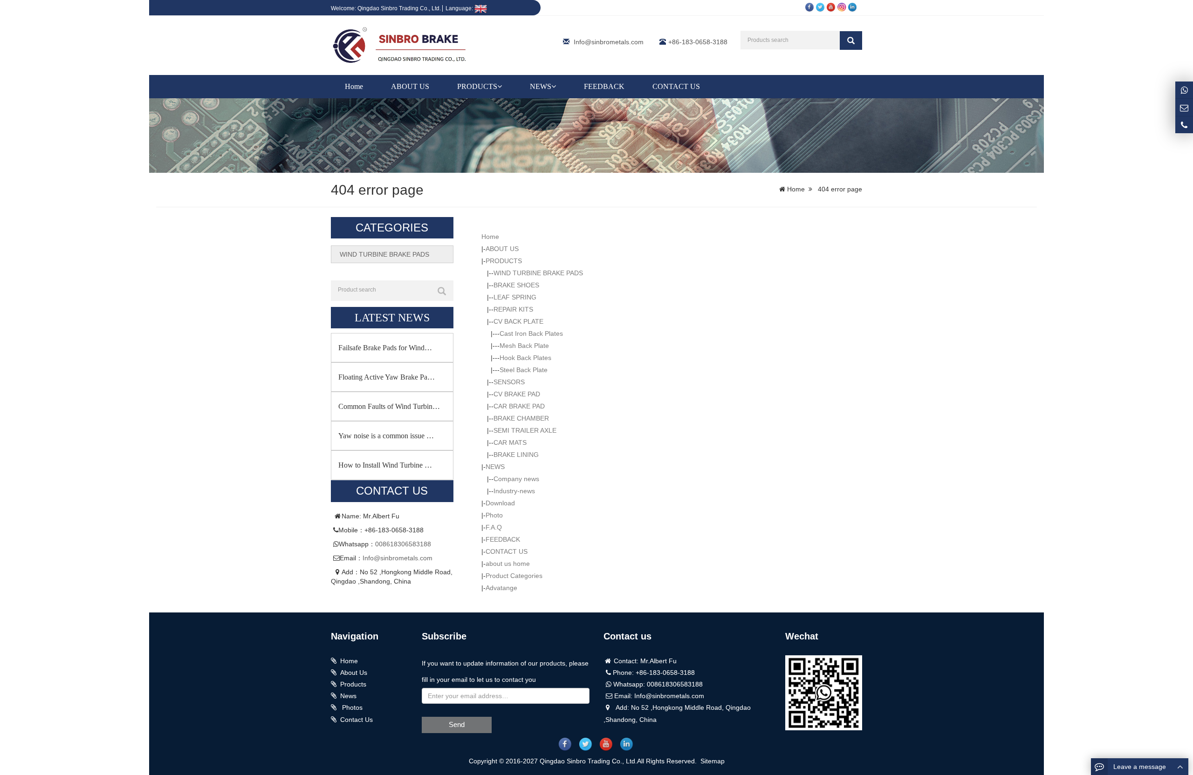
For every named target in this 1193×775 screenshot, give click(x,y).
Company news (516, 479)
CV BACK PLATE (518, 321)
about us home (508, 563)
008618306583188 (403, 544)
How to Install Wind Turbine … (385, 465)
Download (500, 503)
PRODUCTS (477, 86)
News (348, 696)
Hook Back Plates (525, 357)
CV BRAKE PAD (517, 394)
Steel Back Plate (524, 370)
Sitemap (712, 761)
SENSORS (509, 382)
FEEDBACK (604, 86)
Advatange (501, 587)
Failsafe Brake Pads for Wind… (385, 348)
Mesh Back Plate (524, 345)
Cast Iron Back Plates (531, 333)
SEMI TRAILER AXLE (525, 430)
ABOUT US (410, 86)
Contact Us (356, 719)
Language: (460, 8)
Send (457, 724)
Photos (351, 707)
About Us (353, 672)
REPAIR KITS (513, 309)
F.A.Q (494, 527)
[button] (499, 86)
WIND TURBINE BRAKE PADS (538, 273)
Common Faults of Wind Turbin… (389, 406)
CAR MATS (510, 442)
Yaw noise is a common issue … (386, 436)
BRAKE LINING (516, 454)
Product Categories (514, 575)
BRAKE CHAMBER (521, 418)
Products (353, 684)
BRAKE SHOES (516, 285)
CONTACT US (676, 86)
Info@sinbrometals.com (609, 42)
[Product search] (441, 291)
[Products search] (851, 40)
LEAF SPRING (515, 297)
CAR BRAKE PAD (519, 406)
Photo (494, 515)
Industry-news (514, 491)
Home (354, 86)
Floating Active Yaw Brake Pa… (386, 377)
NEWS (540, 86)
